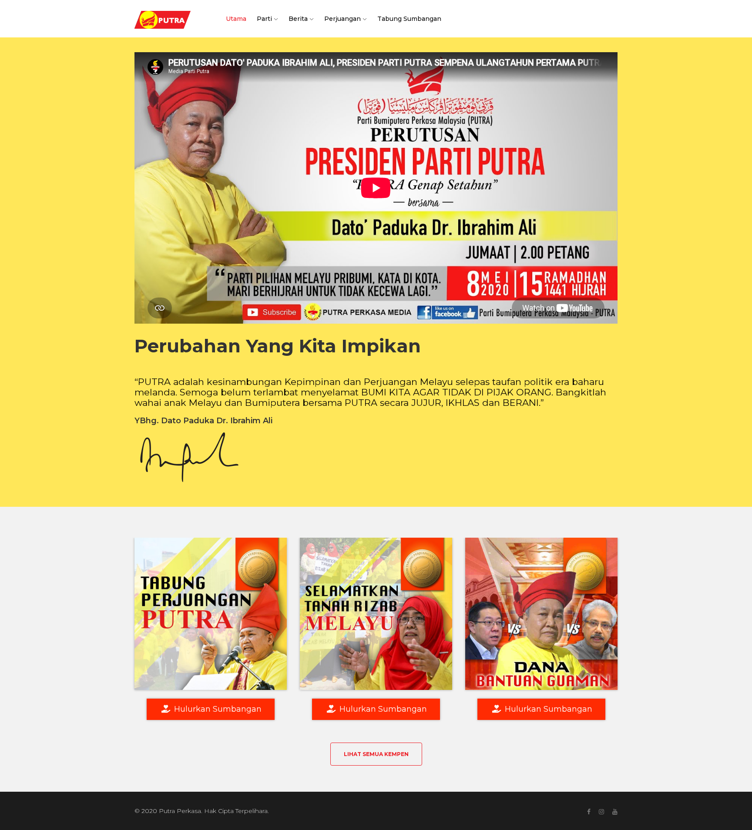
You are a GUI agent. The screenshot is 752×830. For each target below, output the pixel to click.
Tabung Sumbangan (409, 19)
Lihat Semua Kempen (376, 754)
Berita (298, 19)
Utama (236, 19)
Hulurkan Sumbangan (217, 709)
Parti (264, 19)
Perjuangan (342, 19)
